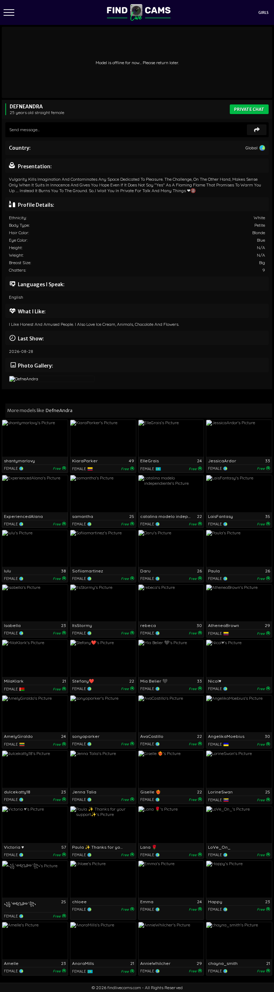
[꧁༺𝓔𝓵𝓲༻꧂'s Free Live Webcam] (35, 879)
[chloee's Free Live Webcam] (103, 879)
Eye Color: (18, 240)
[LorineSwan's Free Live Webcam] (239, 769)
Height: (15, 247)
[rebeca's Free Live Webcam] (171, 603)
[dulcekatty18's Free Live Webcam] (35, 769)
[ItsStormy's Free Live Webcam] (103, 603)
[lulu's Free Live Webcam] (35, 548)
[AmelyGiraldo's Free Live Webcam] (35, 713)
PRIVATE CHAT (249, 109)
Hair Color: (19, 232)
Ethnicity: (18, 217)
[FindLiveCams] (139, 12)
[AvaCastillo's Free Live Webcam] (171, 713)
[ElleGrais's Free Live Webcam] (171, 438)
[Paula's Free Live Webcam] (239, 548)
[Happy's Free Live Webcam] (239, 879)
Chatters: (17, 270)
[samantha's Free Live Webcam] (103, 493)
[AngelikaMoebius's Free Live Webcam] (239, 713)
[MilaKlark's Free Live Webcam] (35, 658)
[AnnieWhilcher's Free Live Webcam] (171, 940)
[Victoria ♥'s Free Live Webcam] (35, 824)
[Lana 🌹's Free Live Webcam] (171, 824)
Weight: (16, 255)
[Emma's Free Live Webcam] (171, 879)
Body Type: (19, 225)
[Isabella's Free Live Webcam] (35, 603)
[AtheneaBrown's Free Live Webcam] (239, 603)
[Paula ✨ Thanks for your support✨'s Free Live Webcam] (103, 824)
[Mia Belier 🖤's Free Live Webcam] (171, 658)
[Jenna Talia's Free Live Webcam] (103, 769)
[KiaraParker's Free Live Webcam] (103, 438)
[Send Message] (257, 129)
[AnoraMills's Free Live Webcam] (103, 940)
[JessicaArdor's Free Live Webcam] (239, 438)
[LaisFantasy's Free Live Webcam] (239, 493)
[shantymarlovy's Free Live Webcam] (35, 438)
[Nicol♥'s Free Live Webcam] (239, 658)
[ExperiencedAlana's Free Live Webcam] (35, 493)
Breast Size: (20, 262)
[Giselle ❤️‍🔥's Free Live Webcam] (171, 769)
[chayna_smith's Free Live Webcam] (239, 940)
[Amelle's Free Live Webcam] (35, 940)
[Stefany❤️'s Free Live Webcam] (103, 658)
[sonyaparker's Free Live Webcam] (103, 713)
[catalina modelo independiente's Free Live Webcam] (171, 493)
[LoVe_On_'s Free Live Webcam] (239, 824)
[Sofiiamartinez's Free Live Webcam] (103, 548)
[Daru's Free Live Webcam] (171, 548)
